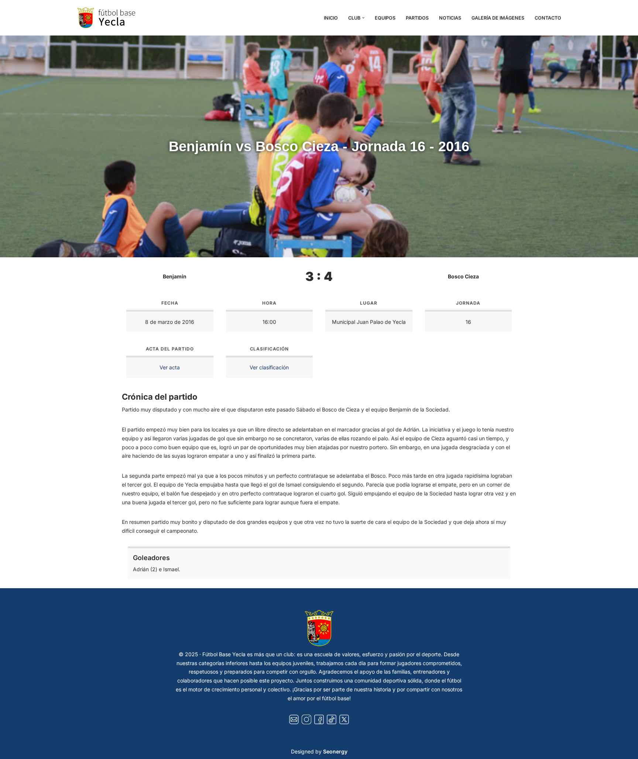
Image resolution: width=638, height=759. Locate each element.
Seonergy (335, 751)
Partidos (417, 18)
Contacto (548, 18)
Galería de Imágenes (497, 18)
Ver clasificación (269, 367)
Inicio (331, 18)
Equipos (385, 18)
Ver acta (170, 367)
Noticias (450, 18)
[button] (363, 18)
